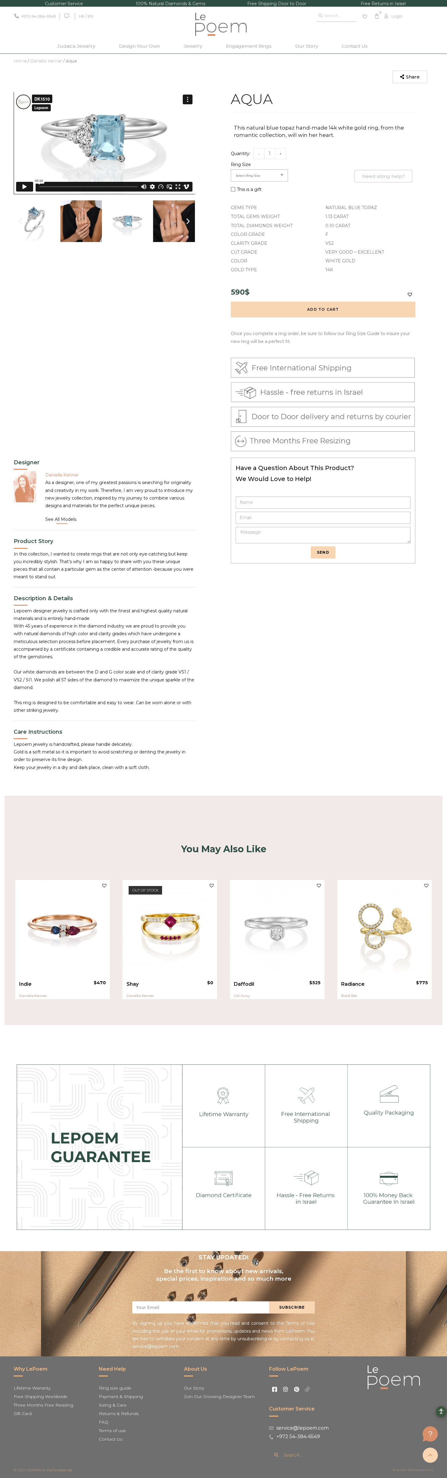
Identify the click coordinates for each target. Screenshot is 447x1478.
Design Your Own (139, 46)
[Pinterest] (296, 1389)
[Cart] (377, 16)
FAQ (103, 1422)
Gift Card (23, 1413)
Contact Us (355, 46)
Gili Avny (242, 995)
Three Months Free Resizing (43, 1405)
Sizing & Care (112, 1405)
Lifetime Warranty (32, 1388)
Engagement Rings (249, 46)
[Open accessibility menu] (441, 1411)
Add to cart (323, 309)
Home (20, 61)
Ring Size (241, 164)
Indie (25, 984)
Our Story (306, 46)
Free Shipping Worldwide (41, 1396)
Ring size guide (115, 1388)
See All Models (60, 519)
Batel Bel (349, 995)
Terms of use (112, 1430)
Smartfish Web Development (413, 1470)
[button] (410, 77)
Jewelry (193, 46)
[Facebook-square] (274, 1389)
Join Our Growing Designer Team (219, 1396)
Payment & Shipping (121, 1396)
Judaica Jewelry (76, 46)
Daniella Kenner (46, 61)
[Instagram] (285, 1389)
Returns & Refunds (119, 1413)
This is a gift (249, 189)
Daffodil (244, 984)
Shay (132, 984)
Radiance (353, 984)
